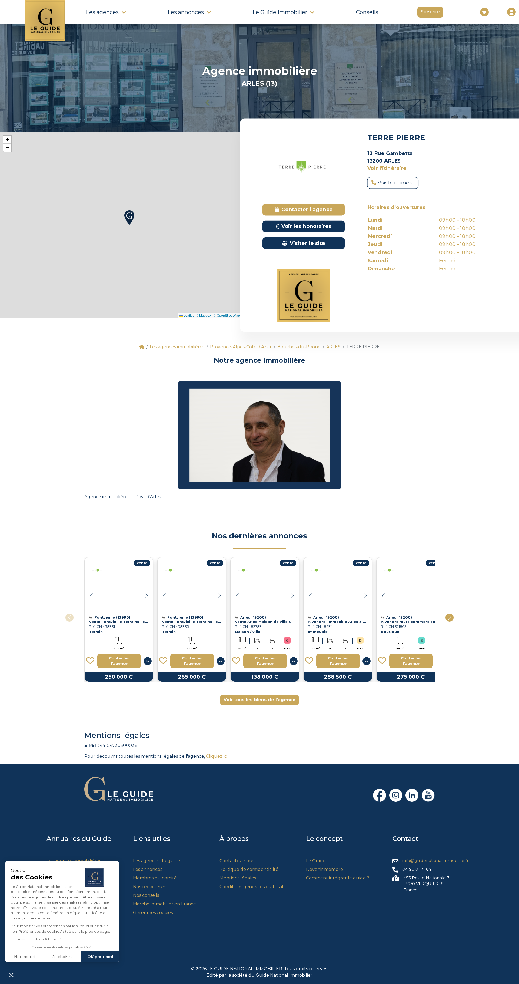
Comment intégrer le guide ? (337, 878)
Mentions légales (237, 878)
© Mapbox (203, 315)
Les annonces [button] (186, 12)
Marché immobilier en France (164, 904)
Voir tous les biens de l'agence (259, 699)
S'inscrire (430, 11)
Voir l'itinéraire (387, 168)
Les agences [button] (102, 12)
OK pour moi (100, 956)
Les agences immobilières (73, 860)
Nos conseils (146, 895)
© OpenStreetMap (227, 315)
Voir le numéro (395, 183)
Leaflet (188, 315)
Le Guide (315, 860)
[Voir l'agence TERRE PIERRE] (98, 571)
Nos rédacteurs (149, 886)
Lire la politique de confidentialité (36, 939)
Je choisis (62, 956)
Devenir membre (324, 869)
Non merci (24, 956)
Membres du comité (155, 878)
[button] (129, 217)
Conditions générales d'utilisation (254, 886)
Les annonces (147, 869)
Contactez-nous (236, 860)
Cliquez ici (217, 756)
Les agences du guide (156, 860)
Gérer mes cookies (153, 912)
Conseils (367, 12)
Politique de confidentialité (248, 869)
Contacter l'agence (119, 661)
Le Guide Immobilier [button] (279, 12)
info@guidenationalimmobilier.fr (435, 860)
